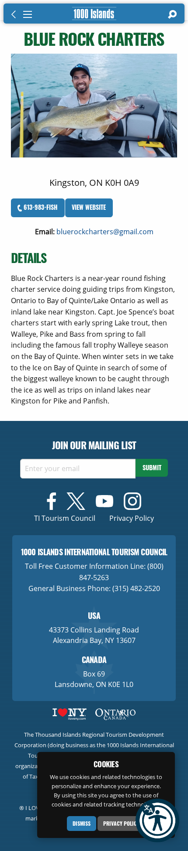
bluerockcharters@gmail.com (104, 231)
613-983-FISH (40, 207)
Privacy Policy (121, 823)
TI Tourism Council (64, 518)
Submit (152, 467)
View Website (89, 207)
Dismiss (82, 823)
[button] (157, 820)
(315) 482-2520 (136, 588)
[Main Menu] (27, 14)
